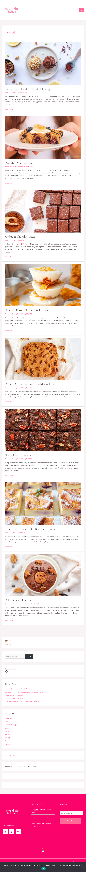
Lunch (7, 728)
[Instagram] (5, 831)
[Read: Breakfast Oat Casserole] (43, 137)
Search (28, 656)
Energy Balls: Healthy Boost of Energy (27, 89)
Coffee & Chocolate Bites (20, 236)
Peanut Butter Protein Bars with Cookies (29, 384)
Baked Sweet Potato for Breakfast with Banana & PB (24, 692)
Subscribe (70, 820)
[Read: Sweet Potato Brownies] (43, 430)
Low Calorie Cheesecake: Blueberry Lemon (30, 529)
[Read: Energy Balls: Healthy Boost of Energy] (43, 63)
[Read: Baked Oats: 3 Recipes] (43, 575)
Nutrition (8, 731)
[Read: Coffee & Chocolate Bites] (43, 211)
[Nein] (83, 867)
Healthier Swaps (11, 725)
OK (44, 869)
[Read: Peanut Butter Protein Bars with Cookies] (43, 359)
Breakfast (8, 166)
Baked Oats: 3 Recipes (18, 600)
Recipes (8, 92)
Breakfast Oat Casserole (19, 163)
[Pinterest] (18, 831)
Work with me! (11, 755)
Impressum (43, 862)
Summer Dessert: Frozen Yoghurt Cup (27, 310)
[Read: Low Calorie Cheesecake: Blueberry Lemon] (43, 503)
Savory (7, 738)
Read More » (9, 109)
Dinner (7, 721)
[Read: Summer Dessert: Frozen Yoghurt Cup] (43, 285)
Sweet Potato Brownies (19, 455)
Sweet (20, 166)
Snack (14, 92)
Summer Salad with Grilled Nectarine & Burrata (22, 702)
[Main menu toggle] (81, 10)
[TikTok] (11, 831)
